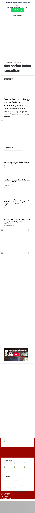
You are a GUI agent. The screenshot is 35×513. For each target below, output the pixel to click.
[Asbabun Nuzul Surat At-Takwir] (27, 467)
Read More (7, 116)
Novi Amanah (7, 97)
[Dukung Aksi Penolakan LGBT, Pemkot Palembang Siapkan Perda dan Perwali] (7, 463)
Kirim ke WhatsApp (17, 10)
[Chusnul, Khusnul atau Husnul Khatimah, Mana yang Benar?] (13, 150)
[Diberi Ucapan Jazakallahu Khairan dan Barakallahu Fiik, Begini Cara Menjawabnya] (13, 168)
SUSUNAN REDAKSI (6, 495)
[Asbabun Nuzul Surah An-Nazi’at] (17, 467)
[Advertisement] (17, 39)
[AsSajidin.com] (17, 15)
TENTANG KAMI (5, 493)
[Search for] (33, 16)
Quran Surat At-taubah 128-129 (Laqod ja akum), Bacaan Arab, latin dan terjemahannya (17, 222)
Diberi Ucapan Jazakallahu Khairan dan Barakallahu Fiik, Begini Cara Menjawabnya (17, 182)
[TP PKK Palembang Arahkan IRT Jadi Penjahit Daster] (27, 463)
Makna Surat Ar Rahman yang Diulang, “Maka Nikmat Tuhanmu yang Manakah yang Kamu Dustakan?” (17, 202)
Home (5, 62)
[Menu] (2, 16)
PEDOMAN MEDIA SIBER (7, 498)
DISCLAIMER (4, 496)
